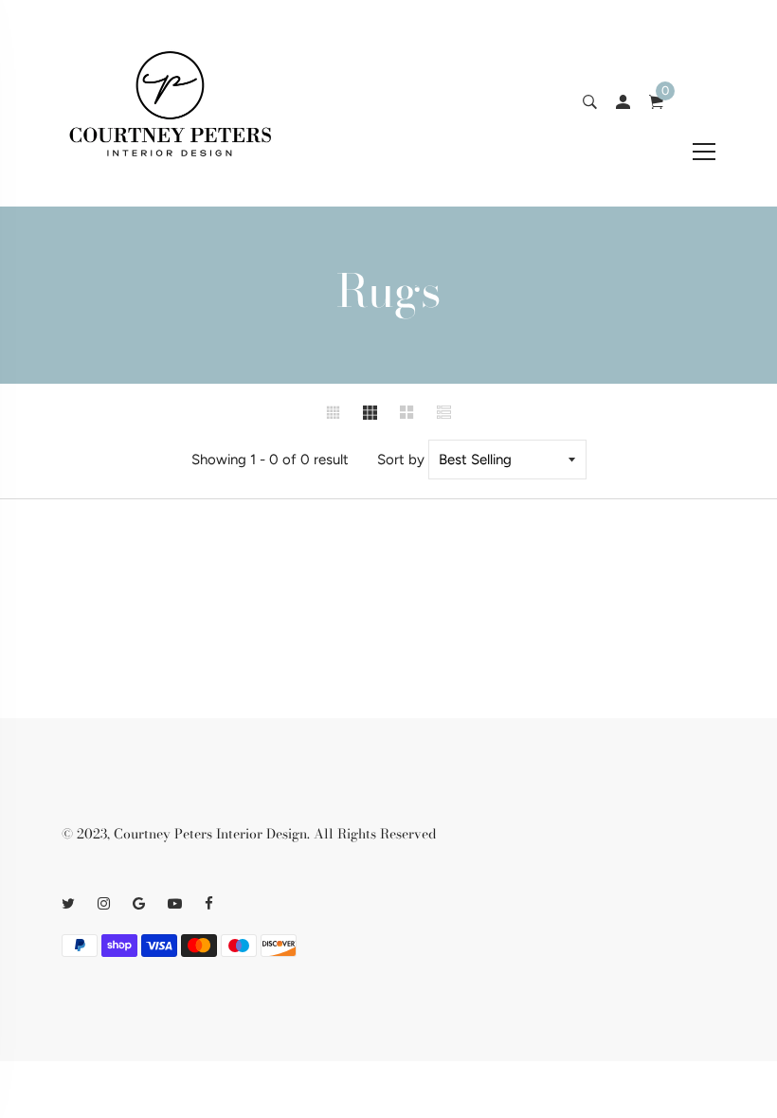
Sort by (401, 459)
